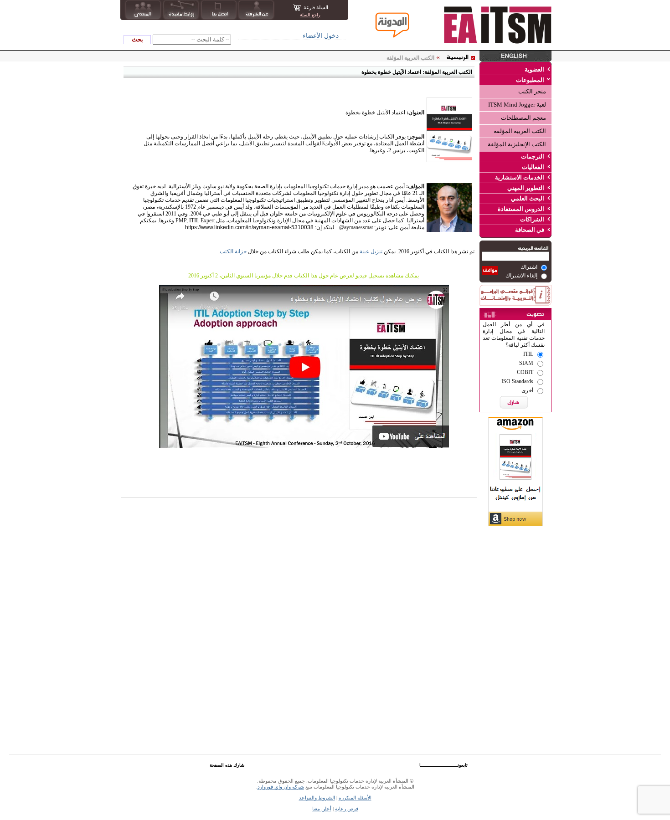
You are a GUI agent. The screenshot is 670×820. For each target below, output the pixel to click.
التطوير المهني (525, 187)
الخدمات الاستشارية (519, 177)
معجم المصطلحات (523, 117)
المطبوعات (530, 80)
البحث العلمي (527, 198)
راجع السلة (310, 14)
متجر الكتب (532, 91)
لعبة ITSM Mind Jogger (517, 104)
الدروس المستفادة (521, 208)
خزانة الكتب (233, 251)
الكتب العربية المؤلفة (520, 131)
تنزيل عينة (371, 251)
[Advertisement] (515, 585)
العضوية (534, 69)
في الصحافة (529, 229)
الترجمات (532, 156)
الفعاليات (533, 167)
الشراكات (532, 219)
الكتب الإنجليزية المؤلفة (517, 144)
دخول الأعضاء (321, 35)
